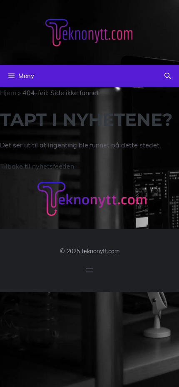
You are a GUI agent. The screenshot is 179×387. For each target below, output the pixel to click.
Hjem (8, 92)
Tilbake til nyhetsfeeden (37, 166)
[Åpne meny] (89, 270)
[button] (167, 76)
